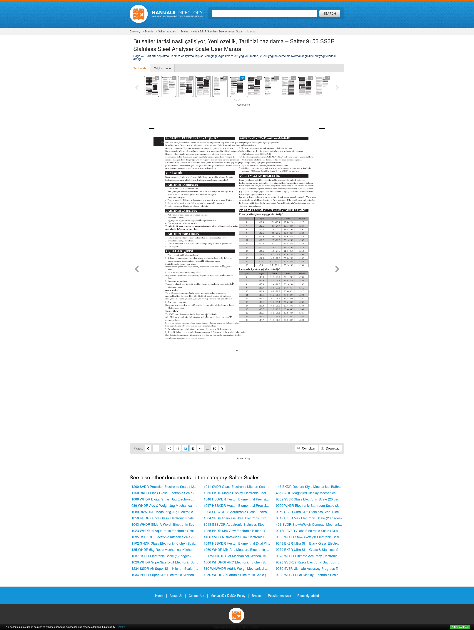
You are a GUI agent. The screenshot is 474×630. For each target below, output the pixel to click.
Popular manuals (279, 595)
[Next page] (337, 269)
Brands (257, 595)
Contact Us (196, 595)
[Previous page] (136, 269)
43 (193, 448)
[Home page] (138, 14)
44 (200, 448)
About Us (176, 595)
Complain (308, 448)
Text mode (139, 68)
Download (332, 448)
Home (159, 595)
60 (214, 448)
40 (169, 448)
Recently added (308, 595)
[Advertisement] (237, 111)
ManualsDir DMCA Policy (228, 595)
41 (177, 448)
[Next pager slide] (337, 88)
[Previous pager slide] (136, 88)
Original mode (162, 68)
